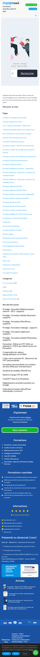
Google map (6, 222)
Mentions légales (8, 234)
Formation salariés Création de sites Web (16, 198)
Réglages (31, 649)
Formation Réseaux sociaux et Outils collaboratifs (18, 194)
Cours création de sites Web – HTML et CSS (16, 126)
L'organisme (6, 291)
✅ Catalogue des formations (11, 529)
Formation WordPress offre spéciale (14, 206)
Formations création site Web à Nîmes (15, 210)
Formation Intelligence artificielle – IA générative (18, 168)
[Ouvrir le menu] (36, 15)
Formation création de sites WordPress (15, 160)
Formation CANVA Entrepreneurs (13, 142)
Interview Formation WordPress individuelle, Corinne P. (17, 390)
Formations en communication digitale (15, 218)
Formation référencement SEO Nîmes (14, 190)
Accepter (6, 653)
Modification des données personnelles (15, 238)
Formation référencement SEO (12, 186)
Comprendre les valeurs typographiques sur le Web (14, 353)
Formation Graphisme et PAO (12, 164)
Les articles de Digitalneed (11, 226)
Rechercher (27, 73)
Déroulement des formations (13, 523)
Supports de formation (10, 299)
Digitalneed (6, 640)
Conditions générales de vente (12, 122)
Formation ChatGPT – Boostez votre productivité (18, 146)
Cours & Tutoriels (8, 283)
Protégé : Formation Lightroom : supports (17, 333)
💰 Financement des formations (12, 526)
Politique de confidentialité (11, 265)
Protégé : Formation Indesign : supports (20, 328)
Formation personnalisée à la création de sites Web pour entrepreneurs (19, 365)
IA (3, 287)
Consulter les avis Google (21, 515)
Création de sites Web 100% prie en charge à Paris (18, 130)
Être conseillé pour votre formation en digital (17, 134)
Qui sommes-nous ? (9, 269)
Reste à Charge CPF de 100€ (15, 375)
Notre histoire (7, 250)
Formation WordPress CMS (11, 202)
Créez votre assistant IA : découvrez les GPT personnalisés (20, 359)
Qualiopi (28, 417)
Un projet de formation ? (10, 273)
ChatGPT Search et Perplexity (16, 379)
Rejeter (16, 653)
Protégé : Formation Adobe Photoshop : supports (20, 339)
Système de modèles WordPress (17, 371)
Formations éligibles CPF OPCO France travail (17, 214)
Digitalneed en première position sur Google (19, 384)
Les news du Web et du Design (12, 230)
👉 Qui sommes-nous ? (9, 520)
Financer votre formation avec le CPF (14, 138)
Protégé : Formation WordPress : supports (17, 322)
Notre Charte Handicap (10, 242)
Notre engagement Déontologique (13, 246)
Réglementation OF (9, 295)
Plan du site (6, 261)
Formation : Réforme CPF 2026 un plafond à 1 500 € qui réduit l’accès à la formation (20, 346)
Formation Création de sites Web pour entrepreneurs (19, 156)
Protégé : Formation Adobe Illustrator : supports (20, 316)
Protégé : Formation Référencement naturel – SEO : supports (18, 310)
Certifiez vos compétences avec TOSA (14, 118)
